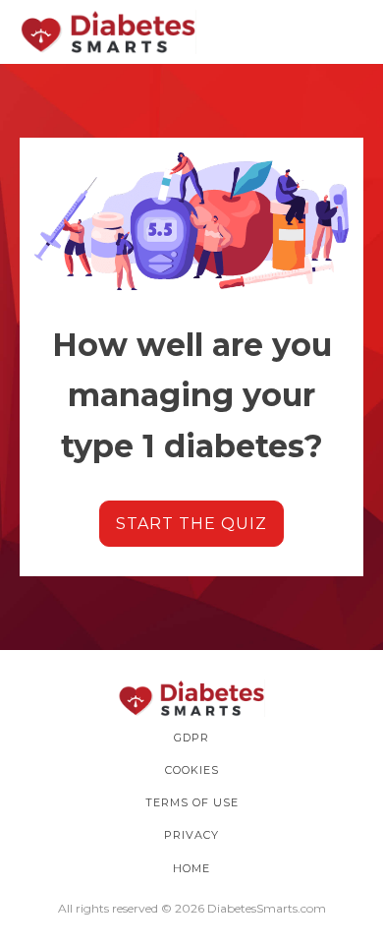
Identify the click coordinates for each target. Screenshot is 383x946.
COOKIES (192, 770)
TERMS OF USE (192, 802)
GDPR (191, 737)
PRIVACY (191, 835)
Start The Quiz (191, 523)
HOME (191, 868)
